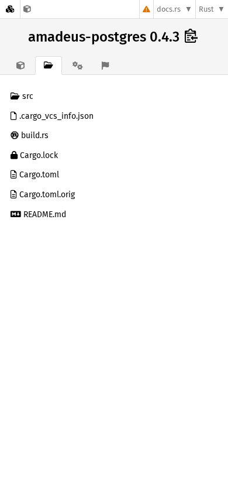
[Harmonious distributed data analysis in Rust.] (27, 9)
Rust (206, 9)
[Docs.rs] (10, 9)
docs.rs (169, 9)
